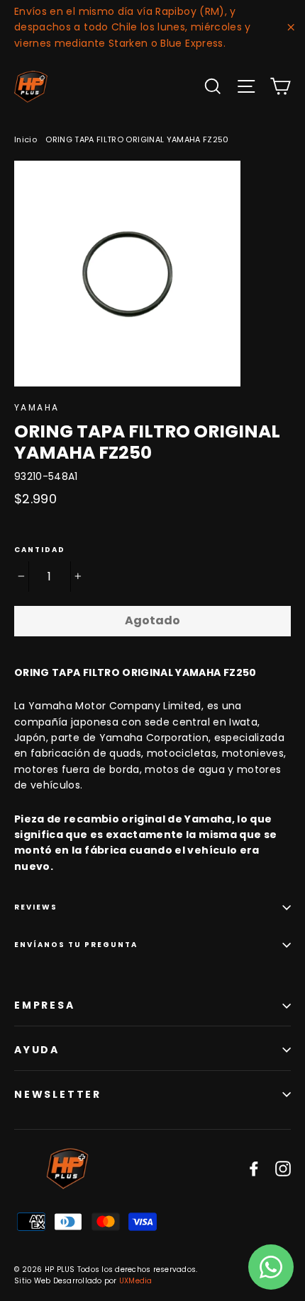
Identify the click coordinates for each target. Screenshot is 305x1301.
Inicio (25, 139)
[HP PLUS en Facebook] (254, 1168)
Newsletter (57, 1094)
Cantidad (39, 550)
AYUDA (37, 1050)
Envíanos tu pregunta (76, 944)
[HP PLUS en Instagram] (283, 1168)
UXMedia (135, 1281)
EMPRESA (44, 1005)
